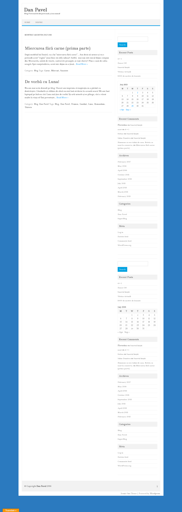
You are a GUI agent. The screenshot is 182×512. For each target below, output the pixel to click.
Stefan (120, 133)
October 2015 (123, 174)
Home (27, 22)
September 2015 (125, 179)
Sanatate (64, 70)
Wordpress (155, 493)
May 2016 (122, 166)
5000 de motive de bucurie (129, 76)
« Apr (122, 110)
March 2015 (123, 192)
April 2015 (122, 187)
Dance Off (122, 63)
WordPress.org (124, 245)
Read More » (82, 64)
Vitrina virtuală (124, 71)
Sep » (128, 110)
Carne (47, 70)
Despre (39, 22)
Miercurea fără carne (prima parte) (57, 48)
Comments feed (124, 241)
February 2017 (124, 162)
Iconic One (125, 493)
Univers (28, 107)
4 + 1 (120, 59)
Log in (120, 232)
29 (132, 106)
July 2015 (122, 183)
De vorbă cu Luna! (42, 81)
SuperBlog (122, 218)
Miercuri (55, 70)
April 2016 (122, 170)
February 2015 (124, 196)
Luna (90, 104)
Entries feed (123, 236)
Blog (36, 70)
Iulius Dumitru (124, 138)
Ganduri (83, 104)
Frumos (74, 104)
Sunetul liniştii (124, 67)
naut (120, 129)
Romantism (99, 104)
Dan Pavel (35, 10)
